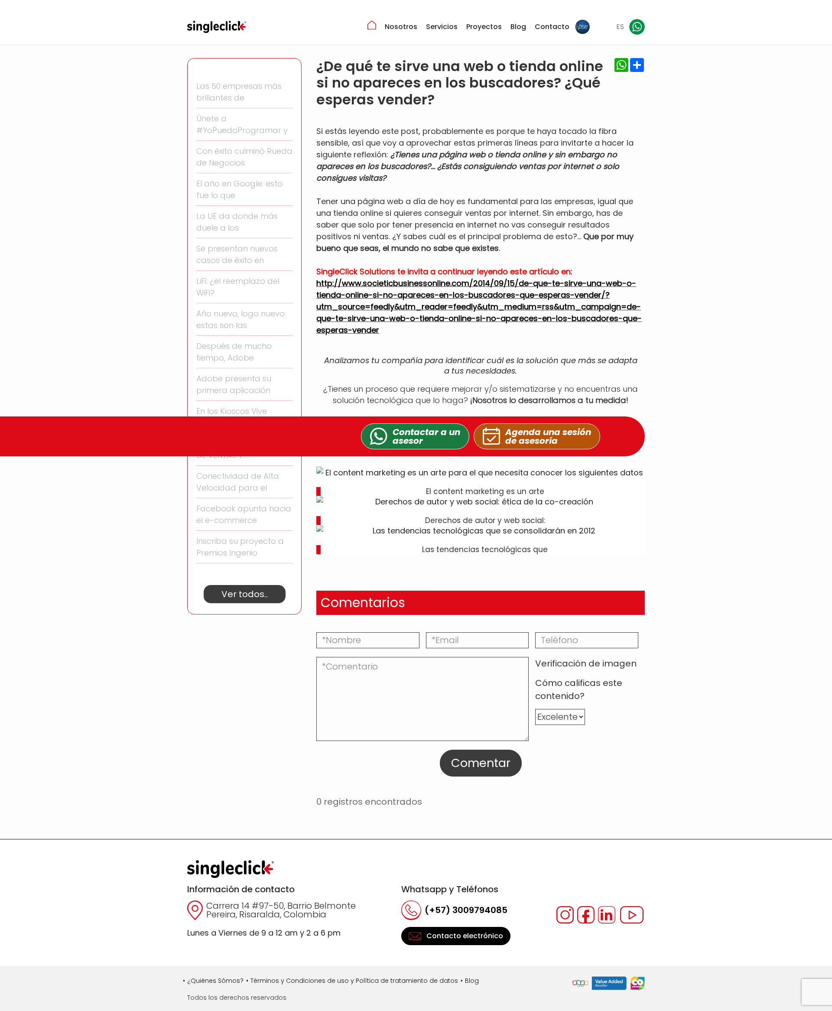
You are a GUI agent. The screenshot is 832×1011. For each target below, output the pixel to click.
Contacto (552, 27)
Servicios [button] (442, 27)
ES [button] (620, 27)
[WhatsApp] (637, 27)
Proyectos (484, 27)
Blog (518, 27)
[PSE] (582, 27)
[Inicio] (372, 25)
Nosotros (401, 27)
